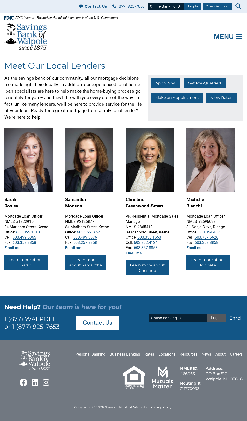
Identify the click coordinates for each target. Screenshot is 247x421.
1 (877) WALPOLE (30, 319)
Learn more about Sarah (26, 262)
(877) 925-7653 (131, 6)
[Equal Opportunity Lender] (134, 387)
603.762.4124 (146, 242)
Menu (224, 36)
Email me (12, 248)
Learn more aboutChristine (147, 268)
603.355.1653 (149, 237)
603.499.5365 (24, 237)
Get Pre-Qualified (204, 83)
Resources (188, 354)
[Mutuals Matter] (162, 387)
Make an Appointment (177, 97)
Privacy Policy (161, 407)
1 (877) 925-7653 (36, 326)
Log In (193, 6)
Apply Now (165, 83)
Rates (149, 354)
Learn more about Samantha (85, 262)
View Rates (221, 97)
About (220, 354)
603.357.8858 (24, 242)
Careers (236, 354)
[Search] (238, 6)
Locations (166, 354)
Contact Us (95, 6)
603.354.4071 (210, 232)
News (206, 354)
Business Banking (125, 354)
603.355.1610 (28, 232)
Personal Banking (90, 354)
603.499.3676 (85, 237)
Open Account (218, 6)
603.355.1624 (89, 232)
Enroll (236, 318)
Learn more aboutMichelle (208, 262)
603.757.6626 (206, 237)
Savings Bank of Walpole (126, 407)
